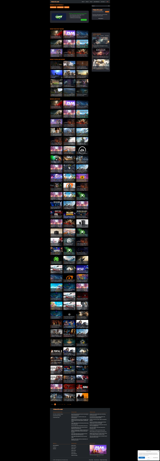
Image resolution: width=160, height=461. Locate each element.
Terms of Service (96, 459)
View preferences (155, 457)
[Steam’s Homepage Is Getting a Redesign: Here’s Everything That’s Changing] (69, 369)
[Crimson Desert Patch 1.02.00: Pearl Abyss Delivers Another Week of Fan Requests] (56, 378)
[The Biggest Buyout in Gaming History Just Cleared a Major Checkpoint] (82, 150)
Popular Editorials (74, 453)
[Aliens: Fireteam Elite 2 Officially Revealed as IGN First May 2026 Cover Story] (82, 314)
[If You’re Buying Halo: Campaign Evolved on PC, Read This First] (82, 141)
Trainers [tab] (94, 35)
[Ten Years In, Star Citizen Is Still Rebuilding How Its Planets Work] (82, 34)
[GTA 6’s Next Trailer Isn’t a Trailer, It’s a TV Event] (56, 52)
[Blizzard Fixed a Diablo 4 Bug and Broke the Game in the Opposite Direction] (82, 296)
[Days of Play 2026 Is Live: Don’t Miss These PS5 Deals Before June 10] (82, 269)
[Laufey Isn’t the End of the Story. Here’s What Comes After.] (69, 150)
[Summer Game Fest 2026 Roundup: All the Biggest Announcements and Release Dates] (56, 250)
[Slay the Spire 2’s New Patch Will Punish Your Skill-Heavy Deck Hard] (82, 278)
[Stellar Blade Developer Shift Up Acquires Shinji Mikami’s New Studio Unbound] (69, 378)
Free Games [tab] (107, 35)
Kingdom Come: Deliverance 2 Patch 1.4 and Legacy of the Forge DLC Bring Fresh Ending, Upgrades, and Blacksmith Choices (79, 420)
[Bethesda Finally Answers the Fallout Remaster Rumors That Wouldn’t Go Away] (69, 159)
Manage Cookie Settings (103, 459)
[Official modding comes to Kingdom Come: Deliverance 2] (82, 83)
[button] (158, 451)
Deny (148, 457)
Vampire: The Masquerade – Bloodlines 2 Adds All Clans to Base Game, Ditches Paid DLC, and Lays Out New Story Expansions (79, 431)
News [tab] (98, 35)
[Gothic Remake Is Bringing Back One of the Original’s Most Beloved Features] (69, 52)
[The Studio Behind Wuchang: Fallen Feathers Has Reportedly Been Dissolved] (69, 360)
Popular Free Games (74, 455)
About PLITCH (84, 19)
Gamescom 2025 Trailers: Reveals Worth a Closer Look (79, 425)
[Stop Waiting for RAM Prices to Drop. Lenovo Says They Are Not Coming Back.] (56, 214)
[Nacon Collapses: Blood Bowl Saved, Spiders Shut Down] (56, 186)
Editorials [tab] (102, 35)
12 (62, 404)
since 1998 (107, 11)
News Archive (67, 7)
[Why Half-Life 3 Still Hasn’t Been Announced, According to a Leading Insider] (69, 186)
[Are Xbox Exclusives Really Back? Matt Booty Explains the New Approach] (69, 250)
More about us (100, 18)
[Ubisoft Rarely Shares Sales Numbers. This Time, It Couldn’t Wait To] (82, 168)
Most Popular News (60, 7)
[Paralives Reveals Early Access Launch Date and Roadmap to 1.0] (56, 305)
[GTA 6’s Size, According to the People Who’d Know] (56, 168)
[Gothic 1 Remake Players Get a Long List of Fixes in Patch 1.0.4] (56, 141)
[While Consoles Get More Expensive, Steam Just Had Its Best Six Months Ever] (69, 168)
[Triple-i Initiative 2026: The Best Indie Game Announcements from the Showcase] (56, 360)
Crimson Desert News (56, 417)
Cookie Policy (148, 459)
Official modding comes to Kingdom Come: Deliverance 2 (98, 431)
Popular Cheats (73, 450)
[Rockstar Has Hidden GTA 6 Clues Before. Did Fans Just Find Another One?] (69, 43)
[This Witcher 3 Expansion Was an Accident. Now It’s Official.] (69, 141)
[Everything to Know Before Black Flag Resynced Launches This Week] (69, 205)
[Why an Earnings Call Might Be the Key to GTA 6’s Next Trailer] (56, 150)
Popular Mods (73, 448)
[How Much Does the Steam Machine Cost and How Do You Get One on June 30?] (56, 232)
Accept (142, 457)
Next (70, 404)
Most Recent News (53, 7)
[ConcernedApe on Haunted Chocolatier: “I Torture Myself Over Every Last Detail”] (69, 214)
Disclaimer (54, 448)
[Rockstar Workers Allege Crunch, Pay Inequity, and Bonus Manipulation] (82, 177)
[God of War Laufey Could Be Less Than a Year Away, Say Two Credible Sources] (69, 232)
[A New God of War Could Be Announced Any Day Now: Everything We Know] (82, 360)
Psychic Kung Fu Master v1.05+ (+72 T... (96, 454)
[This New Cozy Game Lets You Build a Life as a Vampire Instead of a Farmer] (56, 177)
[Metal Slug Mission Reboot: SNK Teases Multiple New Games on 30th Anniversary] (82, 342)
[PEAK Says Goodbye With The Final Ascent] (69, 34)
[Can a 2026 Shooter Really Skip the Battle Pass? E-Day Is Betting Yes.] (82, 52)
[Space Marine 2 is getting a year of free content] (82, 92)
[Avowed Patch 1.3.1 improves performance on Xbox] (69, 83)
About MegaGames (56, 445)
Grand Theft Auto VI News (57, 415)
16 (64, 404)
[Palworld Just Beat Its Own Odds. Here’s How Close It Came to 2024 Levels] (69, 177)
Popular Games (73, 445)
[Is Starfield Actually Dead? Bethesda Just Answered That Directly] (82, 159)
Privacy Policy (91, 459)
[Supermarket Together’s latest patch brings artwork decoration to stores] (56, 83)
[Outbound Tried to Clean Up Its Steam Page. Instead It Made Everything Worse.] (56, 287)
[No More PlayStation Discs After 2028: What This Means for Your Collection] (56, 205)
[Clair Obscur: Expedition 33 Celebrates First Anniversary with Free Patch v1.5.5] (56, 342)
